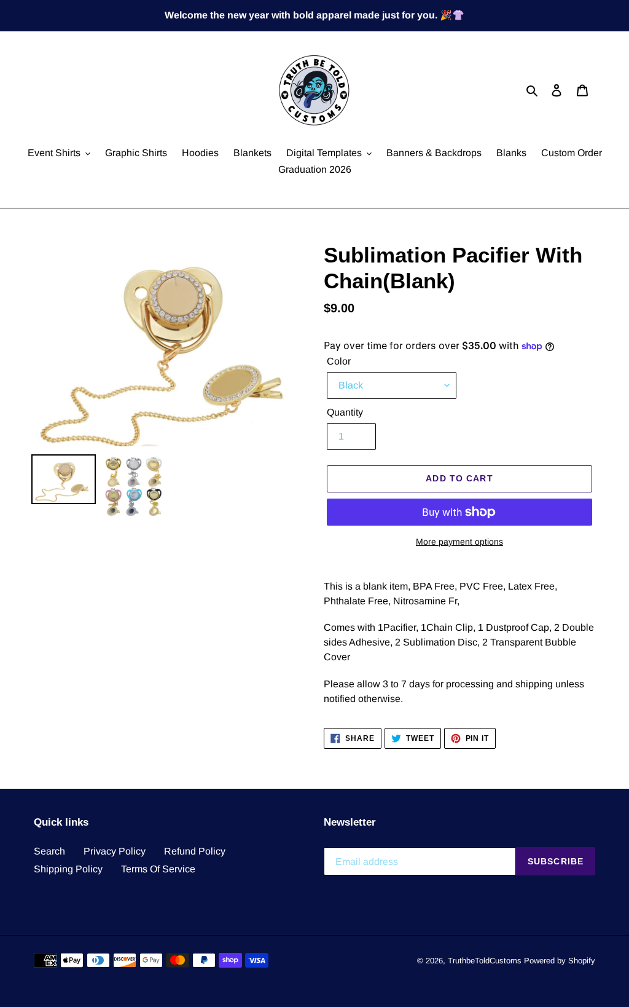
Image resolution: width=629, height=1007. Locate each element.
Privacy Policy (115, 851)
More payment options (459, 542)
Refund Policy (194, 851)
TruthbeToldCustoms (485, 960)
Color (339, 361)
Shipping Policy (68, 869)
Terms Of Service (158, 869)
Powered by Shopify (559, 960)
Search (49, 851)
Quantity (345, 412)
